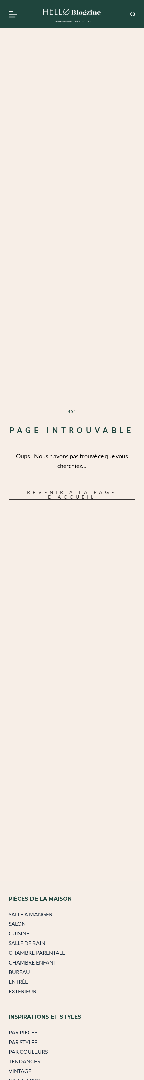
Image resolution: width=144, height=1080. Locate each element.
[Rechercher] (132, 14)
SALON (17, 923)
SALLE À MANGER (30, 914)
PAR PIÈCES (23, 1032)
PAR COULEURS (28, 1051)
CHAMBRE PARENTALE (37, 952)
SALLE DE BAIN (27, 943)
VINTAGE (20, 1071)
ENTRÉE (18, 981)
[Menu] (13, 14)
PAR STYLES (23, 1042)
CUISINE (19, 933)
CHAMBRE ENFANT (32, 962)
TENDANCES (24, 1061)
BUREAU (19, 972)
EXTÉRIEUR (23, 991)
